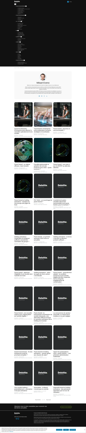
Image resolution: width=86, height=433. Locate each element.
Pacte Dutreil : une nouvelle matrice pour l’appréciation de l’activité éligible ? (23, 314)
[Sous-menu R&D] (18, 30)
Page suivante (48, 399)
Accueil (15, 67)
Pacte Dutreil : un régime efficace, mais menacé (22, 165)
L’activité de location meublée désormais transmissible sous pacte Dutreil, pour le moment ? (61, 202)
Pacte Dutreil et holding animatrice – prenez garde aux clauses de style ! (42, 353)
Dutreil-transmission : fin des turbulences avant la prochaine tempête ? (23, 353)
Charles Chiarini (30, 136)
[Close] (85, 430)
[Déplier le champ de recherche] (68, 2)
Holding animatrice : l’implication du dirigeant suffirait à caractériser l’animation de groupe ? (22, 239)
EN (71, 1)
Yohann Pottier (40, 134)
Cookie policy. (11, 431)
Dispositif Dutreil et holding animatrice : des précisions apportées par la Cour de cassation (61, 390)
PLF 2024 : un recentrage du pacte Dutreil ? (43, 200)
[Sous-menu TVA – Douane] (21, 21)
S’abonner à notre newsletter (66, 406)
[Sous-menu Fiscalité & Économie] (24, 60)
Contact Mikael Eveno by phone (44, 96)
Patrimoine (35, 133)
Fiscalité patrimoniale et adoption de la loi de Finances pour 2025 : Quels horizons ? (42, 167)
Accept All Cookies (72, 429)
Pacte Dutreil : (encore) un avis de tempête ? (61, 129)
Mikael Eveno (16, 136)
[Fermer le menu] (15, 4)
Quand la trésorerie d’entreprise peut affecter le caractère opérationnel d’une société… (23, 131)
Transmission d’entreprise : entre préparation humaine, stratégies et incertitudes (42, 130)
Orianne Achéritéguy (56, 207)
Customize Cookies (59, 429)
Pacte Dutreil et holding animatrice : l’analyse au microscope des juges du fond (22, 202)
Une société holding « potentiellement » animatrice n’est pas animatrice (23, 389)
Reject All (66, 429)
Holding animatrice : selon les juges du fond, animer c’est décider (42, 274)
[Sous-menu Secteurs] (20, 52)
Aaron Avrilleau (25, 168)
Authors (18, 67)
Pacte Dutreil (16, 135)
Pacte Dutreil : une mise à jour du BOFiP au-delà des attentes (61, 166)
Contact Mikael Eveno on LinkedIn (39, 96)
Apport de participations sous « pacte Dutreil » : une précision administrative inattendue (62, 354)
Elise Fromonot (64, 242)
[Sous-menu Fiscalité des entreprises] (26, 6)
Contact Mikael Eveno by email (42, 96)
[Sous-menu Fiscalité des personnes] (25, 15)
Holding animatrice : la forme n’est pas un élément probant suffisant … (62, 238)
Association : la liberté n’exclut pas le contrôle (41, 388)
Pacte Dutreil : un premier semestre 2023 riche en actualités (42, 238)
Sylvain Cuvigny (20, 136)
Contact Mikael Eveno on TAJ (47, 96)
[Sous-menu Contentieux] (21, 36)
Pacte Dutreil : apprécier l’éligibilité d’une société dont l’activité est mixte (23, 274)
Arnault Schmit (25, 136)
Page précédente (38, 399)
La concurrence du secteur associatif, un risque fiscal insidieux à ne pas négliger (61, 314)
